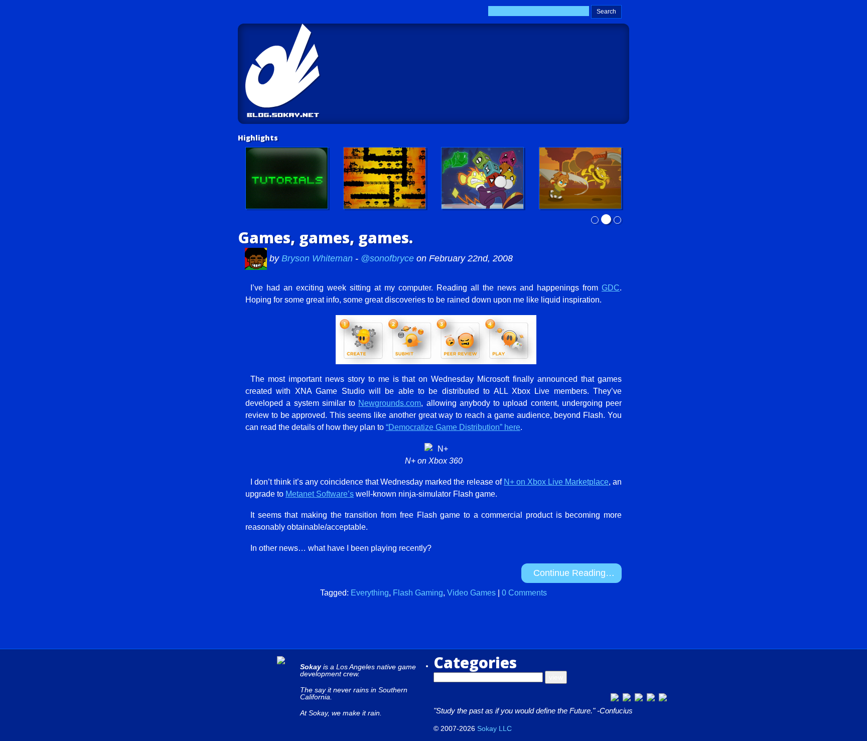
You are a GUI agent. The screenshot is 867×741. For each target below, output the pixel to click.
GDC (611, 287)
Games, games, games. (325, 237)
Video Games (471, 592)
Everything (370, 592)
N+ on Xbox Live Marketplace (556, 482)
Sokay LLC (494, 728)
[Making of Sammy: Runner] (580, 178)
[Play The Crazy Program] (482, 178)
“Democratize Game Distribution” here (453, 427)
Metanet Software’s (319, 494)
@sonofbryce (387, 258)
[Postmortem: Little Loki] (384, 178)
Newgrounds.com (389, 403)
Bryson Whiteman (318, 258)
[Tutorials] (286, 178)
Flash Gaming (418, 592)
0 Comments (524, 592)
